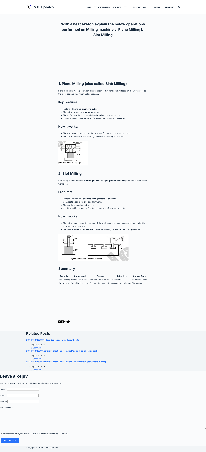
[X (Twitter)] (59, 322)
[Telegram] (65, 322)
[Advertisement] (103, 59)
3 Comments (36, 369)
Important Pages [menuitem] (140, 7)
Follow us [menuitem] (156, 7)
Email (3, 395)
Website (3, 401)
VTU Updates (44, 7)
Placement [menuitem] (169, 7)
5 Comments (36, 348)
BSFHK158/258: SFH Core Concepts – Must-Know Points (52, 340)
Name (3, 389)
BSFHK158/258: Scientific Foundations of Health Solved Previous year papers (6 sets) (66, 362)
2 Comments (36, 359)
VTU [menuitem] (126, 7)
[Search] (179, 7)
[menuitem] (129, 7)
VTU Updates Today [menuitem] (102, 7)
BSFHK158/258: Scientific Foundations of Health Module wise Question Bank (61, 351)
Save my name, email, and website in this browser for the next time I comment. (35, 434)
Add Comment (6, 407)
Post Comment (10, 440)
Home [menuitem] (89, 7)
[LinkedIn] (62, 322)
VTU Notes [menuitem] (117, 7)
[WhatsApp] (68, 322)
